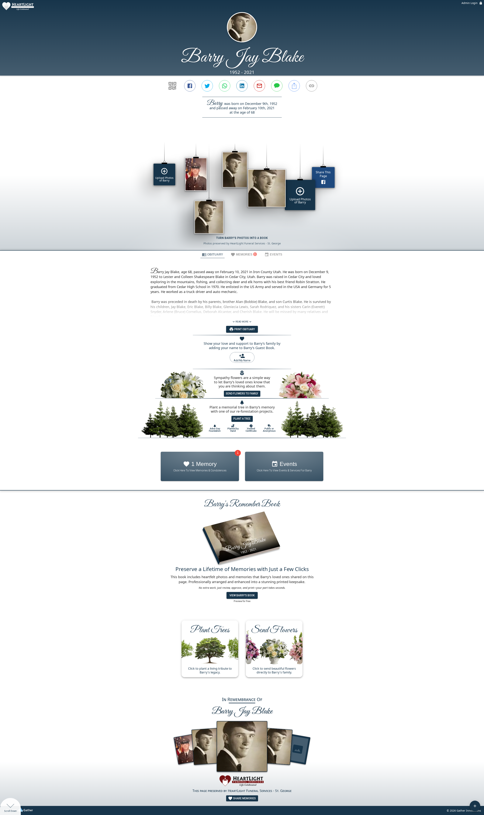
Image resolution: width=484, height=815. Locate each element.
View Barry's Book (242, 595)
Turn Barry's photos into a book (242, 237)
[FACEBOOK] (189, 85)
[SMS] (276, 85)
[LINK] (311, 85)
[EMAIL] (259, 85)
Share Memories (244, 798)
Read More (242, 321)
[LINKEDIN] (242, 85)
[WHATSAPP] (224, 85)
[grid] (242, 190)
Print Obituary (244, 329)
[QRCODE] (172, 85)
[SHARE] (294, 85)
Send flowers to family (242, 393)
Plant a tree (242, 418)
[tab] (212, 254)
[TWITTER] (207, 85)
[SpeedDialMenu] (475, 806)
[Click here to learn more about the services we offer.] (242, 781)
